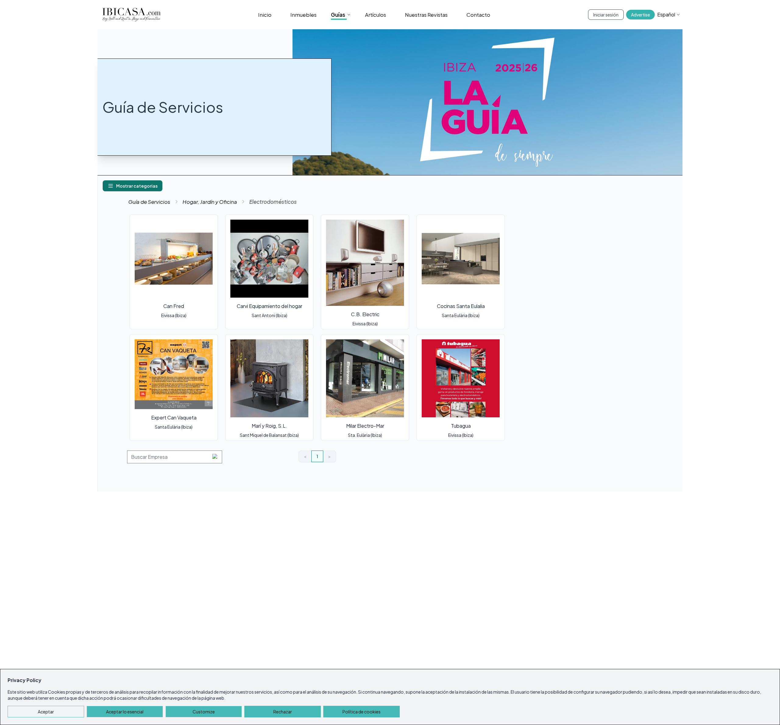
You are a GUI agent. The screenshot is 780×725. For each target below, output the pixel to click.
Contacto (478, 14)
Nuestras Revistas (426, 14)
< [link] (305, 456)
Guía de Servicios (149, 202)
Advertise (640, 14)
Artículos (375, 14)
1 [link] (317, 456)
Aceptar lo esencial (125, 711)
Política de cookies (361, 711)
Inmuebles (303, 14)
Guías (338, 14)
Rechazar (282, 711)
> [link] (329, 456)
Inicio (264, 14)
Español (666, 14)
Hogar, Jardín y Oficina (210, 202)
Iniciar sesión (606, 14)
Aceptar (46, 711)
